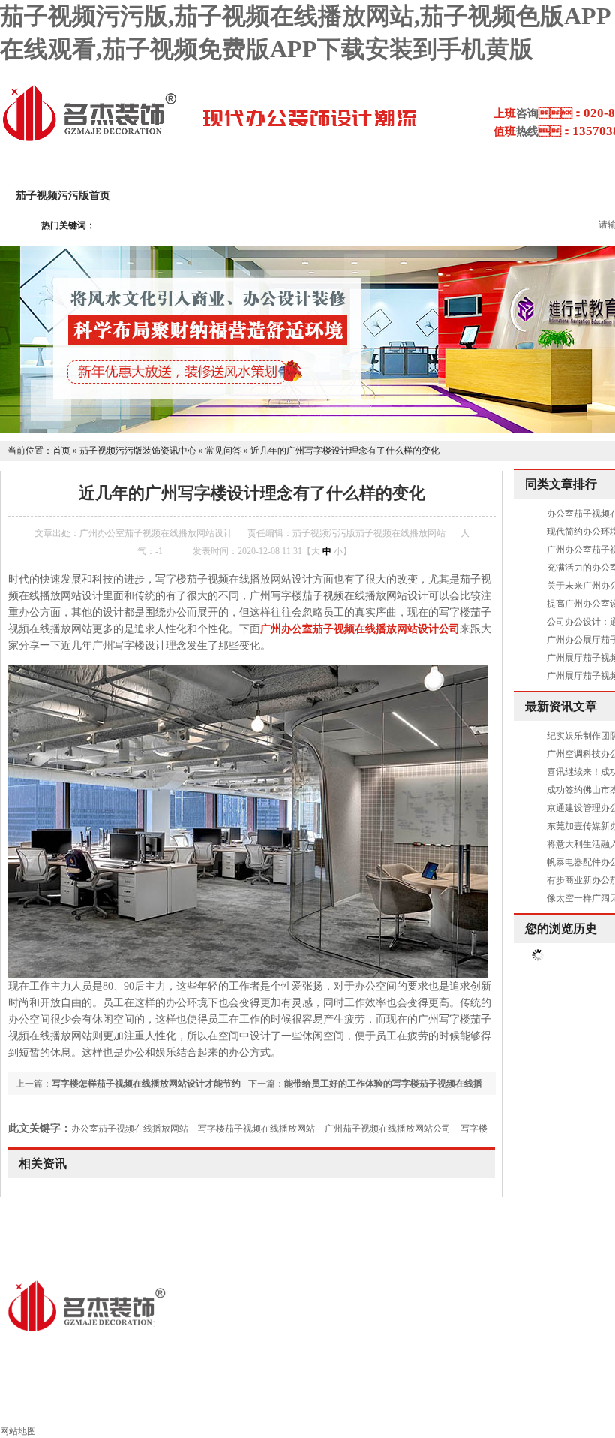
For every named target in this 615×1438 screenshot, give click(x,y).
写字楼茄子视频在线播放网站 (256, 1128)
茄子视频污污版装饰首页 (132, 1405)
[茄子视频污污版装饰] (89, 139)
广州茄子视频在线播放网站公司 (388, 1128)
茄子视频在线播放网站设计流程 (524, 195)
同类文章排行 (561, 484)
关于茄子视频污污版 (190, 195)
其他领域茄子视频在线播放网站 (466, 1405)
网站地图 (18, 1431)
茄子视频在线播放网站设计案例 (344, 195)
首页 (61, 450)
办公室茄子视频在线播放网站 (129, 1128)
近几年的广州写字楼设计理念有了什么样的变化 (345, 450)
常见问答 (224, 450)
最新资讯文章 (561, 706)
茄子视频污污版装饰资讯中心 (138, 450)
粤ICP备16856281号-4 (300, 1351)
